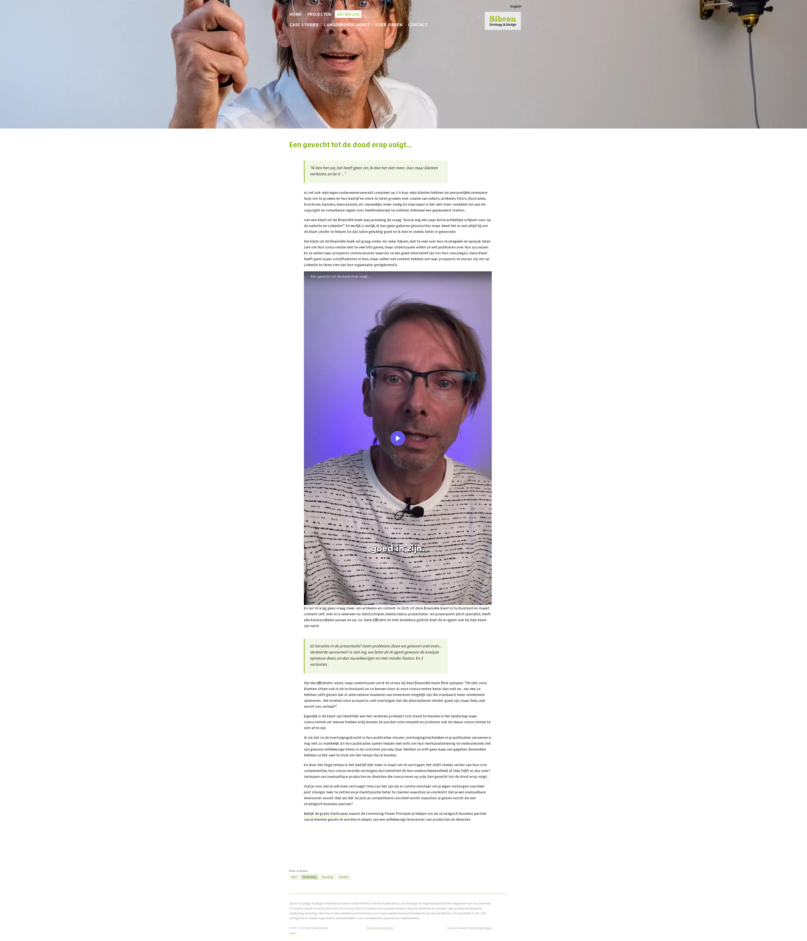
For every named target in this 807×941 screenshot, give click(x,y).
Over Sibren (388, 25)
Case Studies (304, 25)
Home (296, 14)
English (515, 6)
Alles (294, 877)
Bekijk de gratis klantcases (326, 813)
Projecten (319, 14)
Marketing (309, 877)
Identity (343, 877)
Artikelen (348, 14)
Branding (327, 877)
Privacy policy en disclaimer (380, 928)
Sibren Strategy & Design (480, 928)
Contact (418, 25)
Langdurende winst (346, 25)
